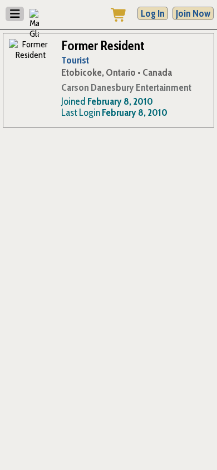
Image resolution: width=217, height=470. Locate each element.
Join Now (193, 13)
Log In (153, 13)
